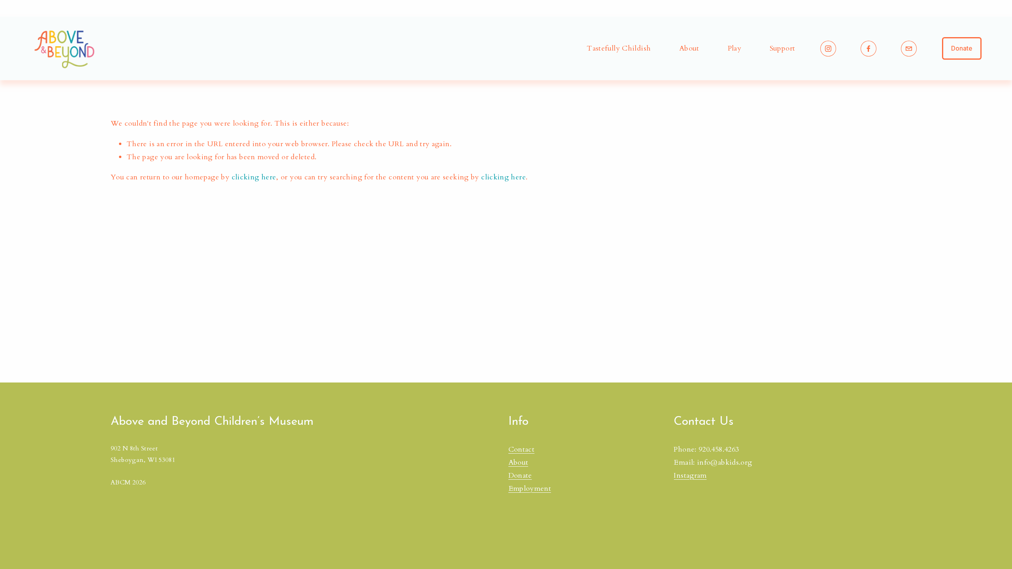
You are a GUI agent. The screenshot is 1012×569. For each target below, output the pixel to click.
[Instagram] (828, 49)
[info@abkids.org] (909, 49)
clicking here (254, 177)
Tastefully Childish (619, 48)
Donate (961, 48)
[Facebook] (868, 49)
